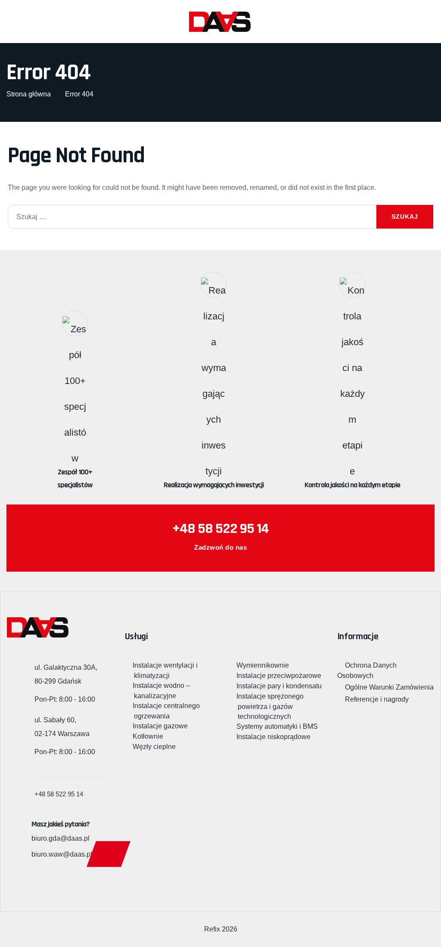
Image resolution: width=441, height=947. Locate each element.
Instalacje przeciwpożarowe (279, 675)
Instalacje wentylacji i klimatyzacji (166, 670)
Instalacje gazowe (161, 726)
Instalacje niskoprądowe (274, 736)
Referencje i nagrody (377, 699)
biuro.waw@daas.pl (61, 854)
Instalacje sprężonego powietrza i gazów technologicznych (271, 706)
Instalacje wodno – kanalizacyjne (162, 690)
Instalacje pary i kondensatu (280, 686)
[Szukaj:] (192, 217)
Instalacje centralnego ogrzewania (167, 711)
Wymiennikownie (263, 665)
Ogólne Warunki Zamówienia (389, 687)
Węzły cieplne (155, 746)
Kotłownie (148, 736)
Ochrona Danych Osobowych (367, 670)
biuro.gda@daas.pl (60, 838)
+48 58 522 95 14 (220, 528)
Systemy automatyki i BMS (278, 726)
